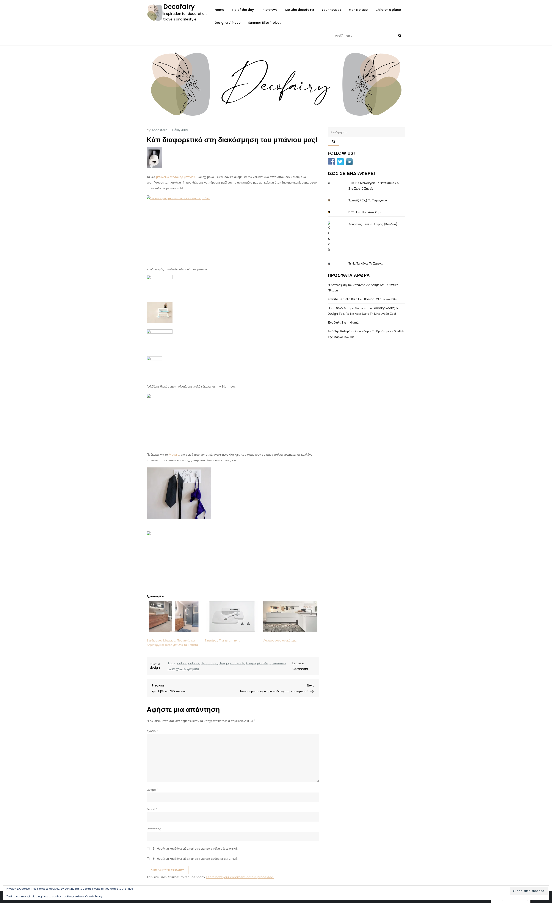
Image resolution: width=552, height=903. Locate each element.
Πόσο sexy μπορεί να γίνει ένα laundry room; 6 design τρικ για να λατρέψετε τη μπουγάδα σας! (363, 311)
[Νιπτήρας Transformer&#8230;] (232, 616)
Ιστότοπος (154, 829)
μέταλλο (262, 663)
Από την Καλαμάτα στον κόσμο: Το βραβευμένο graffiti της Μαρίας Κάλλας (366, 334)
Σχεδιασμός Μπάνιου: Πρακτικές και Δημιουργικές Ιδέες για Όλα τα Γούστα (172, 642)
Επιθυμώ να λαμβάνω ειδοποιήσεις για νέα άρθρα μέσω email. (195, 858)
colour (182, 663)
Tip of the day (243, 10)
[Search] (399, 35)
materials (237, 663)
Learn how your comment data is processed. (240, 877)
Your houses (331, 10)
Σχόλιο (152, 731)
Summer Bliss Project (264, 22)
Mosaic (174, 454)
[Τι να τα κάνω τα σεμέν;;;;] (332, 264)
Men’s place (358, 10)
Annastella (160, 130)
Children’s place (388, 10)
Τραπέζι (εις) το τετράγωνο (367, 200)
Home (219, 10)
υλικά (171, 669)
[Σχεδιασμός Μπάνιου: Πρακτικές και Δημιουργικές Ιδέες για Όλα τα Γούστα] (174, 616)
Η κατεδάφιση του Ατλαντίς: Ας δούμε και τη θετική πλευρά (363, 288)
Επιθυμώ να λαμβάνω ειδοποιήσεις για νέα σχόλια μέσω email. (195, 848)
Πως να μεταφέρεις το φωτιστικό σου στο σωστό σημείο (374, 186)
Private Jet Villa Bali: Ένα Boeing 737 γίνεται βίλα (362, 299)
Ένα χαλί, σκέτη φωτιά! (343, 322)
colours (193, 663)
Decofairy (179, 6)
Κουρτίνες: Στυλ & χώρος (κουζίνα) (372, 224)
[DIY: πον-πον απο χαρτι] (332, 212)
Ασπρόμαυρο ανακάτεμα (279, 640)
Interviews (270, 10)
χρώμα (180, 669)
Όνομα (152, 790)
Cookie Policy (93, 896)
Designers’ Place (227, 22)
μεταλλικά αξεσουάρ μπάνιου (175, 177)
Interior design (155, 665)
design (224, 663)
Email (152, 809)
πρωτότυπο (278, 663)
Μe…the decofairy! (299, 10)
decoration (209, 663)
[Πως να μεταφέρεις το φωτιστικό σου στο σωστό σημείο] (332, 183)
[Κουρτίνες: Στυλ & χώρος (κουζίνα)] (332, 237)
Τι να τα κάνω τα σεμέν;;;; (365, 263)
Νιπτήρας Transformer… (222, 640)
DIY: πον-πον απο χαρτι (365, 212)
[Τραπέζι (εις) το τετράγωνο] (332, 200)
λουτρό (251, 663)
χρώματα (193, 669)
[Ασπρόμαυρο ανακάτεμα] (290, 616)
